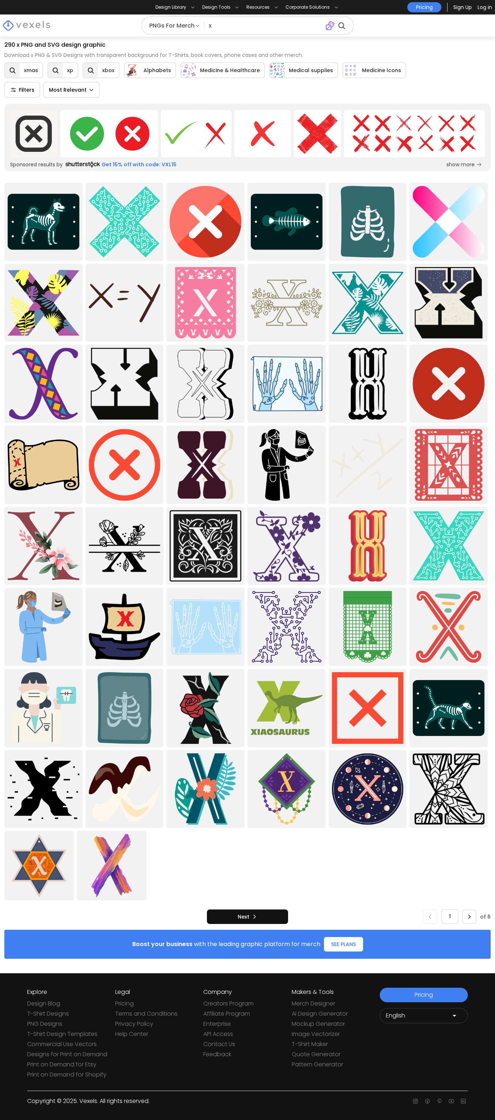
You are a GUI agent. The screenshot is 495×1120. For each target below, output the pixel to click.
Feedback (217, 1054)
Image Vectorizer (316, 1034)
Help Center (131, 1034)
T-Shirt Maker (310, 1044)
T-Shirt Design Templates (62, 1034)
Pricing (124, 1003)
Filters (26, 89)
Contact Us (219, 1044)
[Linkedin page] (463, 1101)
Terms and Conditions (146, 1013)
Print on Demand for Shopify (67, 1074)
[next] (469, 916)
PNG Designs (44, 1024)
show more (460, 164)
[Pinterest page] (439, 1101)
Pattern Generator (317, 1064)
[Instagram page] (415, 1101)
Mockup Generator (318, 1024)
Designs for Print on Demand (67, 1054)
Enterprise (217, 1024)
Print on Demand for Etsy (61, 1064)
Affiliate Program (226, 1013)
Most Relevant (68, 89)
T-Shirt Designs (48, 1013)
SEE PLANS (343, 944)
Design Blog (43, 1003)
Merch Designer (313, 1003)
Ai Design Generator (320, 1013)
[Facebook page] (427, 1101)
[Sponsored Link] (33, 134)
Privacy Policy (134, 1024)
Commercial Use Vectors (62, 1044)
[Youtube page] (451, 1101)
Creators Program (228, 1003)
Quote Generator (316, 1054)
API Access (218, 1034)
